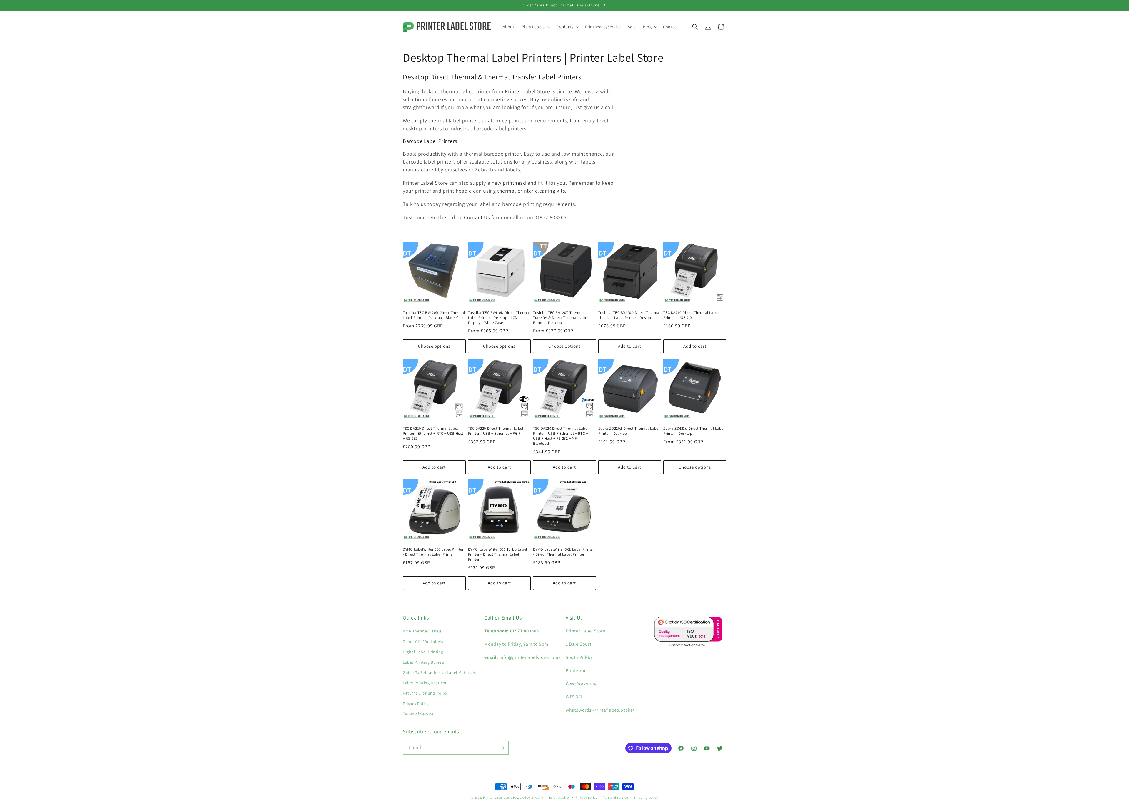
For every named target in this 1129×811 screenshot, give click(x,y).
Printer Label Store (497, 797)
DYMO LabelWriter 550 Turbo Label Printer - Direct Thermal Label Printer (497, 554)
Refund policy (559, 797)
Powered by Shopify (528, 797)
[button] (535, 27)
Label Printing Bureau (424, 662)
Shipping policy (646, 797)
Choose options (434, 346)
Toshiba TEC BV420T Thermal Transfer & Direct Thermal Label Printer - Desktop (560, 317)
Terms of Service (418, 714)
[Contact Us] (490, 217)
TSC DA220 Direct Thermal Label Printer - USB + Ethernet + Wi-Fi (495, 431)
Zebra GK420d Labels (423, 641)
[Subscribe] (501, 748)
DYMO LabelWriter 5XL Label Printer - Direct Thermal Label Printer (563, 552)
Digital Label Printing (423, 652)
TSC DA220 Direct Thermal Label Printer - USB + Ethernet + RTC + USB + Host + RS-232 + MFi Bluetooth (560, 436)
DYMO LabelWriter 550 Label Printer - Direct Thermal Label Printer (433, 552)
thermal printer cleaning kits (531, 190)
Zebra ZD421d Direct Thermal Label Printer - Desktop (693, 431)
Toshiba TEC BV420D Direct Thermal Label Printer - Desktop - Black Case (434, 315)
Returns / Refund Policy (425, 693)
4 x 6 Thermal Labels (422, 631)
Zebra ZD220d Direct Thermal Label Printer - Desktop (628, 431)
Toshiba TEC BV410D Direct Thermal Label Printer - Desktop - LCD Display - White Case (499, 317)
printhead (514, 182)
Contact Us (477, 217)
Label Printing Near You (425, 682)
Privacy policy (586, 797)
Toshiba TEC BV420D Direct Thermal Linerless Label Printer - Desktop (629, 315)
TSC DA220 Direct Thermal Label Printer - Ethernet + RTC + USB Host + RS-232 (433, 433)
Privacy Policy (415, 703)
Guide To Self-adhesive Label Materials (439, 672)
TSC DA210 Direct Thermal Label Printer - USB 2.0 (691, 315)
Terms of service (615, 797)
